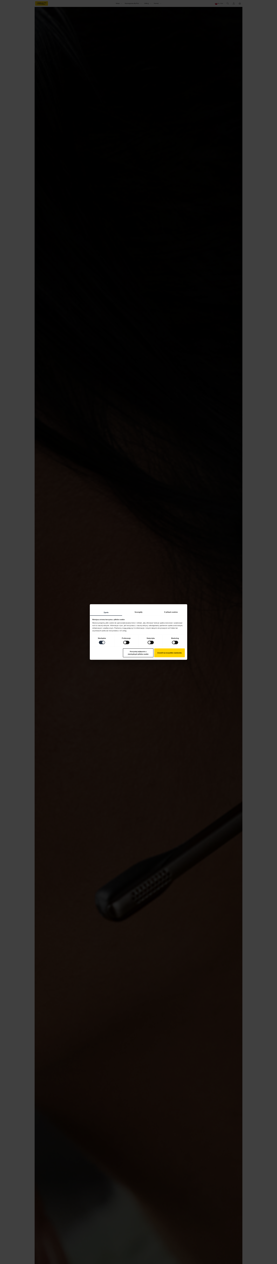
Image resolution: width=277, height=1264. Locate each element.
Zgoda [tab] (106, 612)
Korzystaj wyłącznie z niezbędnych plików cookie (138, 653)
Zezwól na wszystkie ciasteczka (169, 653)
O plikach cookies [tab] (171, 612)
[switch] (126, 642)
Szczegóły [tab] (139, 612)
